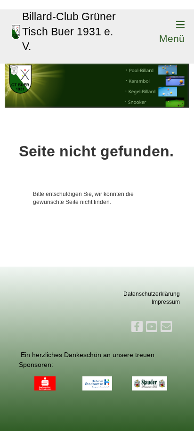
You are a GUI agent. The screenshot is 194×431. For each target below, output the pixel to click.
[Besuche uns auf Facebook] (137, 328)
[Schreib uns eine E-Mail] (166, 328)
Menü (172, 38)
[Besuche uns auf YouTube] (151, 328)
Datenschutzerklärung (151, 294)
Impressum (166, 302)
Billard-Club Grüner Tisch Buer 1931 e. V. (69, 31)
